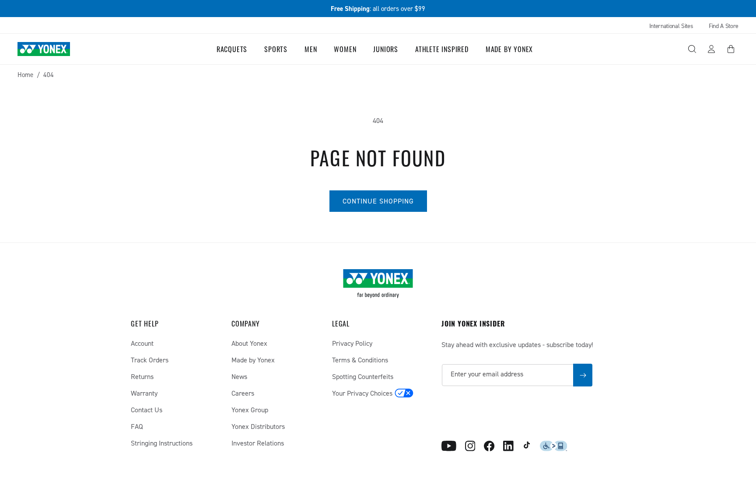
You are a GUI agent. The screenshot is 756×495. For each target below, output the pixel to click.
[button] (235, 49)
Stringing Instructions (161, 443)
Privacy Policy (352, 343)
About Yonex (249, 343)
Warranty (144, 393)
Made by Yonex (253, 359)
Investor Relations (257, 443)
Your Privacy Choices (362, 393)
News (239, 376)
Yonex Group (249, 409)
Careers (242, 393)
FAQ (137, 426)
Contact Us (146, 409)
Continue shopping (378, 201)
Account (142, 343)
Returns (142, 376)
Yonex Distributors (258, 426)
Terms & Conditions (360, 359)
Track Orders (149, 359)
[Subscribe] (582, 375)
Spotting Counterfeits (362, 376)
